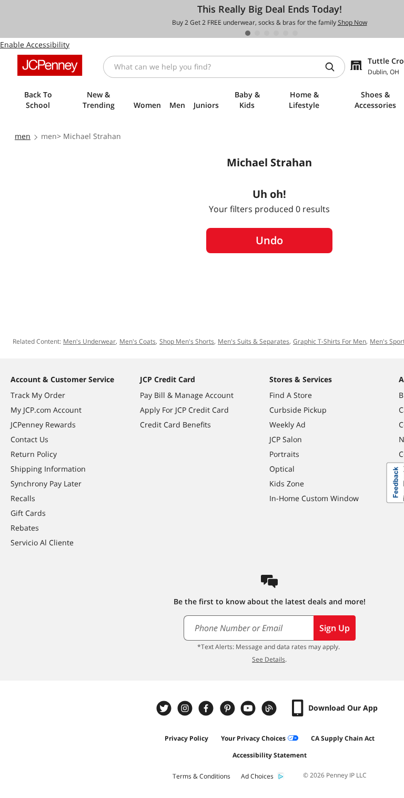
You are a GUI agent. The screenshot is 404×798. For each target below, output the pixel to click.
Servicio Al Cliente (42, 542)
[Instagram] (186, 708)
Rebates (25, 528)
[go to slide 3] (266, 33)
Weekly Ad (287, 425)
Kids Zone (286, 483)
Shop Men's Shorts (186, 341)
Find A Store (290, 395)
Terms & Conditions (201, 776)
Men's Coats (137, 341)
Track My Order (38, 395)
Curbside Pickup (298, 410)
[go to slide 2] (257, 33)
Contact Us (29, 439)
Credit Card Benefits (175, 425)
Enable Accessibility (34, 44)
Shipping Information (48, 469)
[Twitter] (165, 708)
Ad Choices (257, 776)
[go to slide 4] (276, 33)
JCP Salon (285, 439)
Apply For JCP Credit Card (184, 410)
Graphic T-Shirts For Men (329, 341)
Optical (282, 469)
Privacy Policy (186, 738)
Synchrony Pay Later (46, 483)
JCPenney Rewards (43, 425)
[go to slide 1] (247, 33)
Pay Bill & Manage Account (187, 395)
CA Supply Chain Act (343, 738)
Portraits (284, 454)
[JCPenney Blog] (270, 708)
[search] (334, 66)
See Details (268, 659)
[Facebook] (207, 708)
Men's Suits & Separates (253, 341)
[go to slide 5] (285, 33)
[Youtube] (249, 708)
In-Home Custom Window (314, 498)
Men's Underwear (89, 341)
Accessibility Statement (270, 755)
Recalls (23, 498)
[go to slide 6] (295, 33)
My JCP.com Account (46, 410)
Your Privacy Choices (253, 738)
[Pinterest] (228, 708)
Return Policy (34, 454)
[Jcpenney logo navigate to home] (50, 65)
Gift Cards (28, 513)
